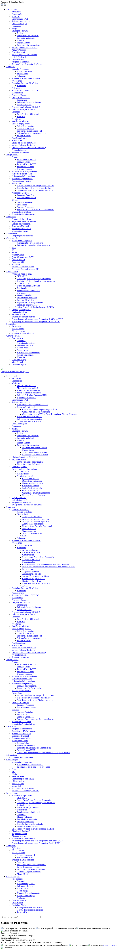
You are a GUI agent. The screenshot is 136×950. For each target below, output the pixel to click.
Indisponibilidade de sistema (29, 102)
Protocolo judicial (19, 150)
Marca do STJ (18, 264)
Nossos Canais (18, 255)
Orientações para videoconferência (31, 133)
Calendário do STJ (19, 59)
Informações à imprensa (22, 240)
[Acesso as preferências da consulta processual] (56, 928)
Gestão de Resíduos (30, 478)
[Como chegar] (28, 371)
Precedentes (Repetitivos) (22, 178)
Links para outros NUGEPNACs (36, 583)
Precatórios (16, 119)
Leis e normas (12, 271)
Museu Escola (28, 450)
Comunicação (12, 238)
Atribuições (16, 12)
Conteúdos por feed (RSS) (23, 257)
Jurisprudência (12, 155)
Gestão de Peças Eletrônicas (29, 872)
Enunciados (22, 205)
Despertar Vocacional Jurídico (34, 447)
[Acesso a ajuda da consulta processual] (93, 928)
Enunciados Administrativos (23, 214)
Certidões (16, 112)
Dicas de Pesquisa (24, 169)
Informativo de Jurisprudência (24, 171)
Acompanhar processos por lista (35, 521)
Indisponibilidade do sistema (23, 145)
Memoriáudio (17, 93)
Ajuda (24, 586)
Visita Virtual (17, 362)
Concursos (16, 26)
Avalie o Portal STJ (111, 945)
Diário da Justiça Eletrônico (23, 109)
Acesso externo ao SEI (26, 855)
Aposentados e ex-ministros (28, 390)
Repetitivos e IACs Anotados (24, 221)
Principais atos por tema (22, 274)
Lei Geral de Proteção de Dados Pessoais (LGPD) (33, 307)
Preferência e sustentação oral (29, 131)
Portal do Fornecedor (26, 857)
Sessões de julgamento (21, 124)
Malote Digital (23, 874)
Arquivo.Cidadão (19, 50)
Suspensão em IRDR (31, 559)
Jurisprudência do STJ (26, 159)
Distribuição (22, 288)
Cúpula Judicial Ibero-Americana (36, 412)
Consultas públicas (19, 52)
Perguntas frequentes (9, 933)
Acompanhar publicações (33, 524)
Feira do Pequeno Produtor (33, 495)
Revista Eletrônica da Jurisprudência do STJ (35, 186)
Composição (17, 14)
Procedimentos (28, 562)
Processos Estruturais (20, 95)
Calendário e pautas (25, 126)
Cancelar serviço (29, 531)
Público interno (18, 329)
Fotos (14, 248)
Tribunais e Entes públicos (23, 333)
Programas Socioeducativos (28, 45)
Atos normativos (19, 314)
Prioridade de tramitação (27, 298)
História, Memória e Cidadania (24, 47)
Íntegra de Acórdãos (25, 195)
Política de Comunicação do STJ (25, 269)
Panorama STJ (18, 262)
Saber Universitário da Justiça (34, 452)
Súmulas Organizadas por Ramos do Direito (35, 209)
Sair (24, 536)
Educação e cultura (20, 31)
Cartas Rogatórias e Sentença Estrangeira (34, 278)
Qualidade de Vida (30, 490)
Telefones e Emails (25, 345)
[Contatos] (27, 371)
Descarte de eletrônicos (32, 481)
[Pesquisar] (2, 369)
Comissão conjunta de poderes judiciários (39, 409)
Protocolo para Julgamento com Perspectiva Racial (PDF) (36, 321)
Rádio (14, 252)
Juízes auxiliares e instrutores (29, 393)
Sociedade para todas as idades (35, 455)
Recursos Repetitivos (31, 552)
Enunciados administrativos (23, 317)
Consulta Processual (20, 69)
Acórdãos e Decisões (20, 193)
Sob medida (11, 324)
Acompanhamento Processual (29, 907)
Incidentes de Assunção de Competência (39, 557)
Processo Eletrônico (25, 300)
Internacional (11, 233)
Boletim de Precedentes (21, 224)
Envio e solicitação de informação (31, 869)
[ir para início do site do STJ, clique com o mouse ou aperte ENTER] (5, 5)
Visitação (21, 357)
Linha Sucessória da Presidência (30, 464)
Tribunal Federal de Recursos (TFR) (32, 395)
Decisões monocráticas (26, 197)
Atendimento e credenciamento (30, 243)
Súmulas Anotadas (25, 202)
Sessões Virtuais (24, 136)
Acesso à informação (26, 355)
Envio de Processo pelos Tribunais (26, 78)
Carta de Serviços (19, 360)
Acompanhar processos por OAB (36, 519)
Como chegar (22, 350)
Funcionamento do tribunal (28, 290)
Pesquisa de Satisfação (21, 62)
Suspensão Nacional (20, 226)
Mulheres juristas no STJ (27, 388)
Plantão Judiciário (19, 138)
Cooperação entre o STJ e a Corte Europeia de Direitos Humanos (49, 414)
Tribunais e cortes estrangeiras (29, 419)
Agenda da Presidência (26, 397)
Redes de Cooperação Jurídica (29, 416)
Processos (10, 66)
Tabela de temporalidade (27, 305)
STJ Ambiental (23, 471)
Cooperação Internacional (22, 236)
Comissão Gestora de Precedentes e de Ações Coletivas (45, 564)
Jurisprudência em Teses (22, 174)
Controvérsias (28, 555)
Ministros (16, 16)
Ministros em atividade (26, 385)
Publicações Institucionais (28, 35)
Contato (20, 862)
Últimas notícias (18, 259)
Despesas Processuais (21, 97)
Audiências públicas (20, 121)
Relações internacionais (21, 21)
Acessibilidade (23, 474)
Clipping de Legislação (21, 309)
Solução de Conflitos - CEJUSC (25, 90)
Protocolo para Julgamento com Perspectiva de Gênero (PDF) (37, 319)
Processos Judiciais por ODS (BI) (26, 107)
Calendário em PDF (25, 128)
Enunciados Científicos (21, 212)
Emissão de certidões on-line (29, 114)
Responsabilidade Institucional (24, 54)
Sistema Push (22, 74)
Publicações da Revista (21, 181)
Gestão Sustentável (25, 476)
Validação (21, 116)
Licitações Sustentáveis (32, 488)
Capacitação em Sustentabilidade (36, 493)
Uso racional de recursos (32, 483)
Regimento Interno (19, 312)
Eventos (20, 40)
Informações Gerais (20, 231)
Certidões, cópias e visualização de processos (36, 281)
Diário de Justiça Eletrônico (28, 286)
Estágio (15, 28)
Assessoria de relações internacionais (32, 405)
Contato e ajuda (13, 336)
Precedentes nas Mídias (21, 228)
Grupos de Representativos (33, 578)
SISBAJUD (17, 140)
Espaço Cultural (23, 43)
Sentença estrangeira (20, 152)
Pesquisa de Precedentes (22, 219)
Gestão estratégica (19, 24)
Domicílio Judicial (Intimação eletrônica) (29, 147)
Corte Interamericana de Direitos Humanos (35, 190)
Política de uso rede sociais (23, 267)
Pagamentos (22, 100)
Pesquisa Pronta (23, 162)
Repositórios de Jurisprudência (30, 302)
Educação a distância (26, 38)
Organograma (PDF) (20, 19)
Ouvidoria (21, 293)
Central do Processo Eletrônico (25, 83)
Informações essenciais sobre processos (33, 245)
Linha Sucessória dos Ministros (30, 462)
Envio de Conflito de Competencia (31, 864)
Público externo (18, 331)
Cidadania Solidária (30, 486)
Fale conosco (17, 338)
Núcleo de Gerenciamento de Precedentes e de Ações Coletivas (48, 567)
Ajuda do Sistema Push (32, 533)
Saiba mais (21, 76)
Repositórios (17, 183)
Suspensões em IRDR (26, 750)
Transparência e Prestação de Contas (27, 64)
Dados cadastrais (29, 528)
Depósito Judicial (24, 105)
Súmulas (15, 200)
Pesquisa (15, 157)
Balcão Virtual (23, 348)
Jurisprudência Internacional (23, 176)
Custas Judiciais (23, 283)
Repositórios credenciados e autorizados (33, 188)
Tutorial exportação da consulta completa (18, 935)
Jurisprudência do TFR (26, 164)
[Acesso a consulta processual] (14, 931)
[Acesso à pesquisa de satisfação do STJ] (18, 928)
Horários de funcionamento (28, 352)
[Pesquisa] (26, 371)
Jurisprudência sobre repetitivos (35, 576)
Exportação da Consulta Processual (37, 526)
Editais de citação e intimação (24, 143)
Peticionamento (18, 88)
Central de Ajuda (19, 364)
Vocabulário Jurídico (25, 166)
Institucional (11, 9)
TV (13, 250)
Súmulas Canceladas (25, 207)
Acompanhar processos (32, 517)
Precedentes (17, 81)
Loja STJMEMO (19, 57)
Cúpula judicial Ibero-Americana (30, 421)
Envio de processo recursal (28, 867)
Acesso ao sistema (24, 71)
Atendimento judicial (26, 343)
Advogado (16, 326)
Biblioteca (21, 33)
